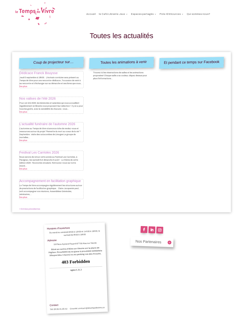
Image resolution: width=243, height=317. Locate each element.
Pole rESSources (170, 14)
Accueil (91, 14)
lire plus (23, 86)
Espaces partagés (142, 14)
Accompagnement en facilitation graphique (50, 181)
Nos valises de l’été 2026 (37, 98)
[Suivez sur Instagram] (159, 230)
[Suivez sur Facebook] (144, 229)
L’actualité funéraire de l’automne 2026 (47, 124)
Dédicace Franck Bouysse (38, 73)
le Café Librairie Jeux (112, 14)
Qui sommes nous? (198, 14)
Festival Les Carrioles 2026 (39, 152)
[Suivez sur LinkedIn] (151, 229)
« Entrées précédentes (29, 209)
